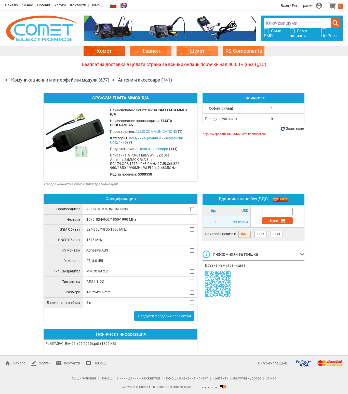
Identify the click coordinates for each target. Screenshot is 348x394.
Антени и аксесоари (139, 80)
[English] (123, 5)
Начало (11, 5)
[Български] (113, 5)
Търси (335, 23)
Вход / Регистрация (297, 6)
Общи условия (84, 378)
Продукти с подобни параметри (164, 316)
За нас (27, 5)
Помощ (96, 5)
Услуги (60, 5)
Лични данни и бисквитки (138, 378)
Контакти (78, 5)
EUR (260, 234)
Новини (43, 5)
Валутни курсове (247, 378)
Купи (274, 221)
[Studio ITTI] (214, 387)
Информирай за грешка (235, 254)
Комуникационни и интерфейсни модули (54, 80)
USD (276, 234)
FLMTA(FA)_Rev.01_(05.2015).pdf (72, 344)
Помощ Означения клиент (186, 378)
